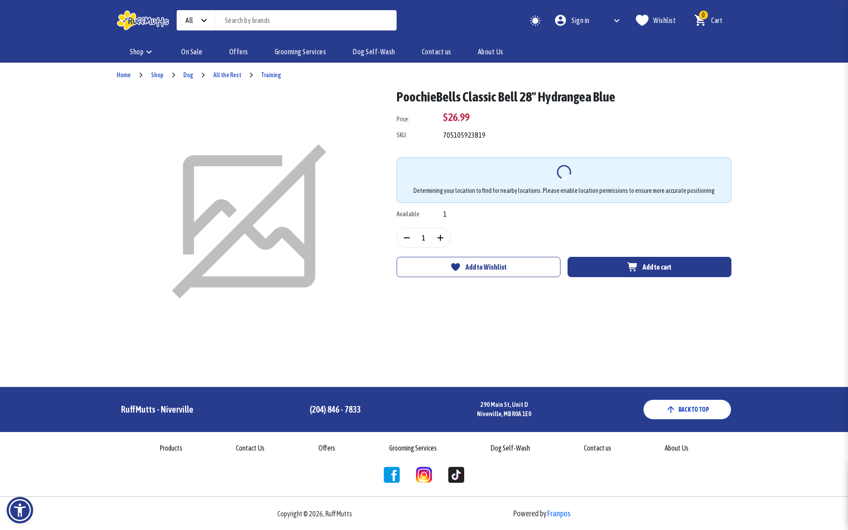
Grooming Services (300, 52)
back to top (693, 409)
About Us (491, 52)
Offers (238, 52)
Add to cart (657, 267)
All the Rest (227, 75)
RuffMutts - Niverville (157, 409)
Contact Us (250, 448)
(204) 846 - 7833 (335, 409)
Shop (137, 52)
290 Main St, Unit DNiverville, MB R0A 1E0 (504, 409)
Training (271, 75)
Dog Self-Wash (373, 52)
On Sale (192, 52)
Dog (188, 75)
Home (124, 75)
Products (170, 448)
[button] (20, 510)
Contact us (436, 52)
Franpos (559, 513)
